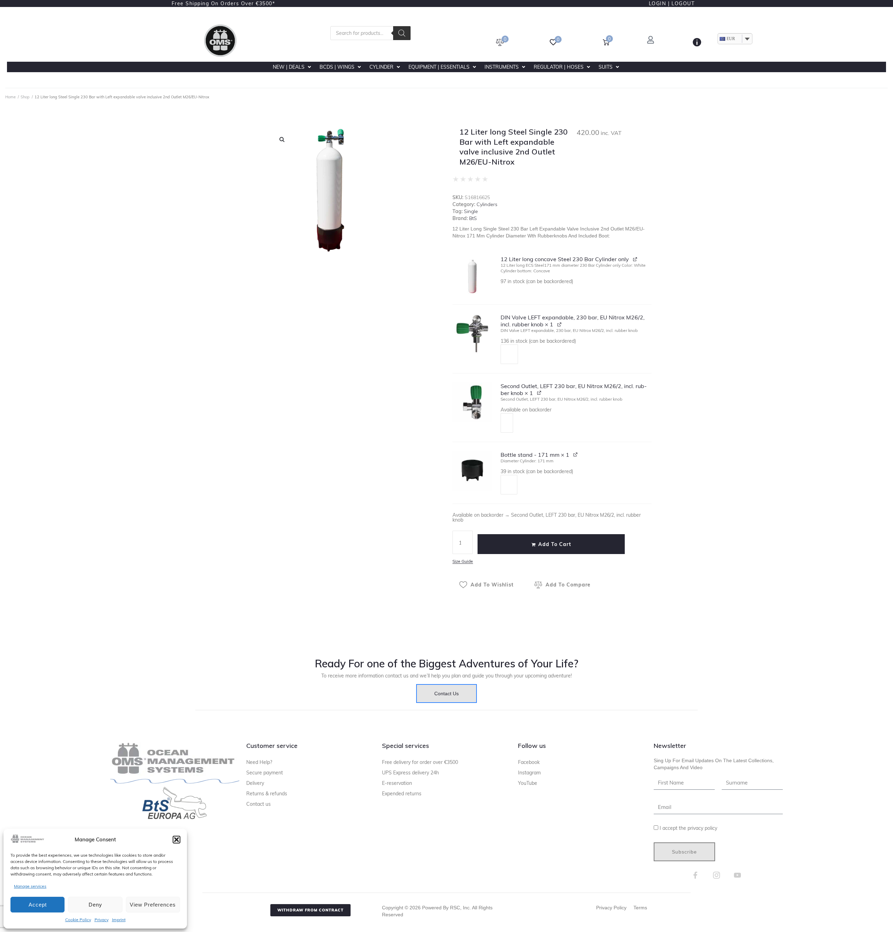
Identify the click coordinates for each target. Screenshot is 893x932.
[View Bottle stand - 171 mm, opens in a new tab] (575, 454)
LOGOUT (683, 3)
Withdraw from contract (310, 910)
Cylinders (486, 204)
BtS (473, 218)
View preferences (153, 905)
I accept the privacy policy (688, 828)
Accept (38, 905)
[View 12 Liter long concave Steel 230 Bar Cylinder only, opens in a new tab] (635, 258)
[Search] (402, 33)
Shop (25, 96)
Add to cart (554, 544)
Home (10, 96)
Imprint (119, 919)
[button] (176, 839)
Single (471, 211)
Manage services (30, 886)
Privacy (101, 919)
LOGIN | (659, 3)
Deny (95, 905)
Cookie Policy (78, 919)
